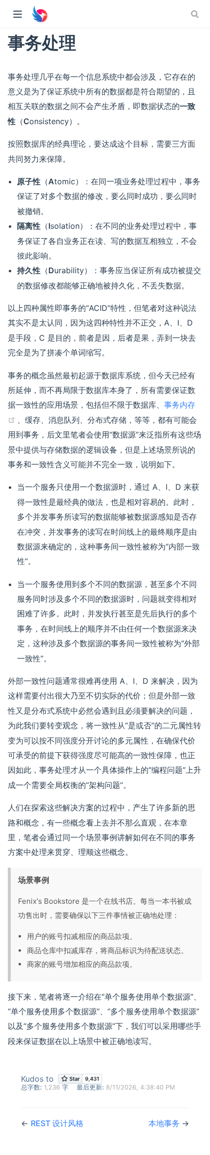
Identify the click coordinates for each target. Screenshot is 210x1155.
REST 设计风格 (57, 1123)
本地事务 (165, 1123)
